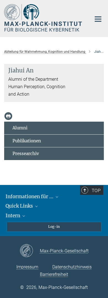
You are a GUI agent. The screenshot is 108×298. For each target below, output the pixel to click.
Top (96, 190)
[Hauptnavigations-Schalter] (98, 19)
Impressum (27, 267)
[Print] (8, 116)
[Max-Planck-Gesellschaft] (30, 251)
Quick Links (20, 206)
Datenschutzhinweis (72, 267)
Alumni (19, 127)
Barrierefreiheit (54, 274)
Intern (13, 215)
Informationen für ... (30, 196)
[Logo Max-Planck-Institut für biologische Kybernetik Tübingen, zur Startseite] (43, 18)
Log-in (54, 226)
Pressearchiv (25, 153)
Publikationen (26, 140)
